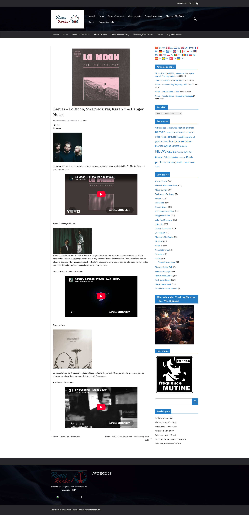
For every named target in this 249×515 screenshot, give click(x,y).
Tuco (157, 167)
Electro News (160, 207)
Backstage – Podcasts (164, 194)
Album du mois (134, 16)
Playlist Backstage (163, 271)
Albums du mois (186, 127)
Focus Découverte (184, 137)
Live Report (160, 233)
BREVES (160, 132)
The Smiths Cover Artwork (166, 288)
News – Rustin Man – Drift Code (66, 437)
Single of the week (116, 16)
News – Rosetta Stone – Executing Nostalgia (174, 96)
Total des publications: (165, 444)
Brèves (158, 198)
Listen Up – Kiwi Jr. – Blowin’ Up (168, 80)
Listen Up (159, 224)
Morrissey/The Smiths (175, 16)
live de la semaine (180, 141)
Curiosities (177, 132)
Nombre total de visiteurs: (166, 439)
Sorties (92, 22)
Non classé (160, 254)
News (101, 16)
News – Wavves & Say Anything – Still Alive (173, 85)
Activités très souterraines (166, 128)
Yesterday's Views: (163, 426)
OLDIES (171, 151)
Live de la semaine (163, 228)
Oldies (158, 258)
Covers (168, 133)
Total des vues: (162, 435)
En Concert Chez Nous (165, 211)
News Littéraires (162, 250)
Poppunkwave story (153, 16)
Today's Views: (162, 418)
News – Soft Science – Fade (167, 92)
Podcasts (182, 158)
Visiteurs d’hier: (162, 431)
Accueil (92, 16)
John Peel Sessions (163, 220)
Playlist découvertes (163, 276)
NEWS (161, 151)
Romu (74, 120)
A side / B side (161, 181)
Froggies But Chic (162, 216)
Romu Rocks (72, 510)
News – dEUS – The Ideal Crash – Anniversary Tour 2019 (127, 438)
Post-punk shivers (163, 280)
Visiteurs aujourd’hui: (164, 422)
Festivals (171, 136)
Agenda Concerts (106, 22)
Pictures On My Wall (184, 152)
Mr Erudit (183, 146)
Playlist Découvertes (167, 157)
